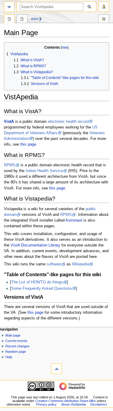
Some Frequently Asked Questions (41, 288)
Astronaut (73, 220)
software (54, 264)
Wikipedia (80, 264)
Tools (104, 19)
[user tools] (104, 7)
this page (28, 144)
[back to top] (56, 369)
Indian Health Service (44, 171)
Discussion (22, 19)
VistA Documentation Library (35, 245)
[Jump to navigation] (9, 7)
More (35, 18)
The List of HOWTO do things (37, 282)
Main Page (9, 19)
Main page (12, 335)
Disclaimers (98, 404)
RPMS (9, 165)
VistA (9, 121)
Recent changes (17, 346)
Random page (15, 351)
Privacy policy (46, 404)
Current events (16, 341)
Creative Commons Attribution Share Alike (65, 401)
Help (8, 357)
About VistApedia (73, 404)
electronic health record (68, 121)
